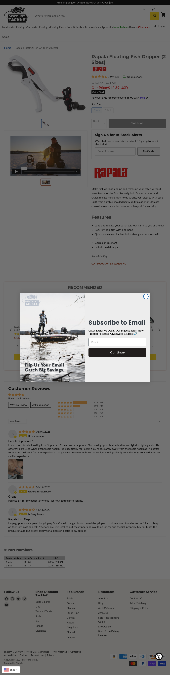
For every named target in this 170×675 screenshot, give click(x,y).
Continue (117, 352)
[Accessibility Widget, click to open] (159, 656)
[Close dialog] (145, 296)
